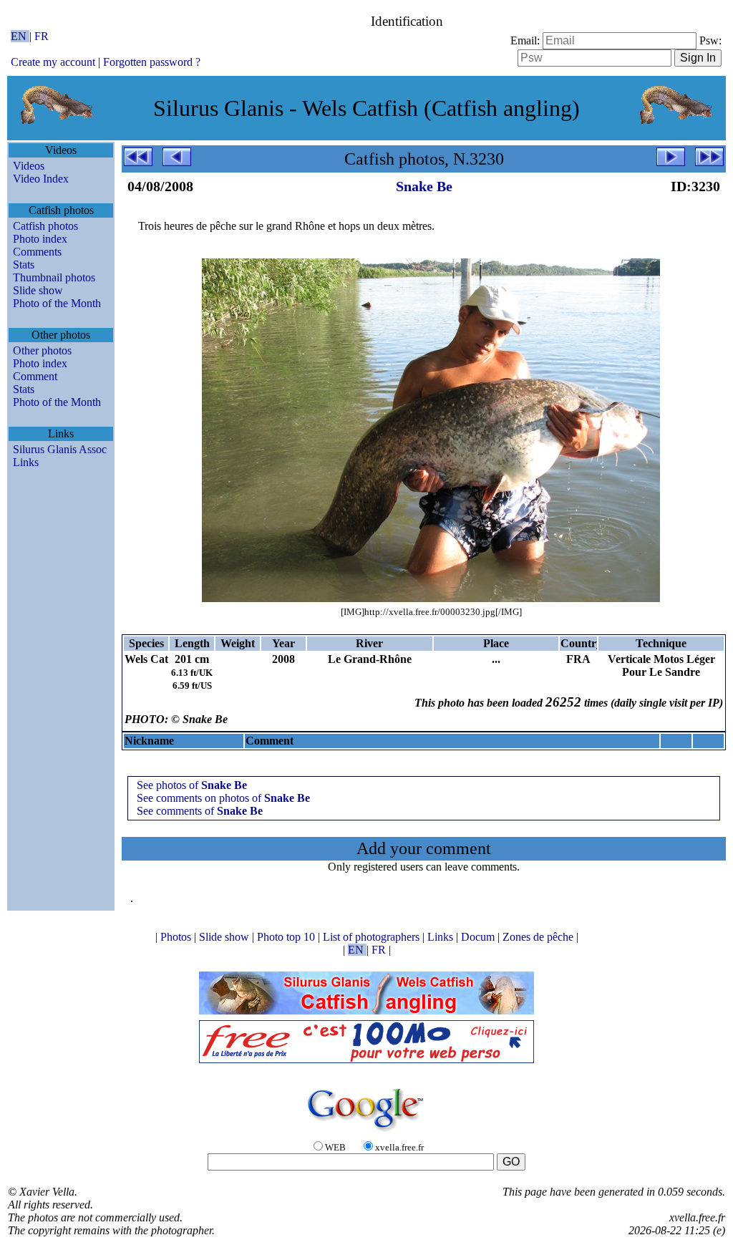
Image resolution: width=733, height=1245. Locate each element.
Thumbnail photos (54, 277)
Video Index (41, 179)
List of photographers (372, 937)
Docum (479, 937)
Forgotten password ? (151, 62)
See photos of (192, 785)
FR (41, 36)
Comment (35, 376)
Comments (37, 252)
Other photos (42, 350)
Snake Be (424, 186)
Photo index (40, 239)
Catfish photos (45, 226)
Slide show (38, 290)
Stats (23, 264)
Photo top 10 (287, 937)
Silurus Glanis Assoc (60, 449)
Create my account (53, 62)
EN (20, 36)
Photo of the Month (57, 303)
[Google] (366, 1132)
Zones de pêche (539, 937)
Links (26, 462)
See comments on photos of (223, 798)
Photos (177, 937)
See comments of (200, 811)
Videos (28, 166)
